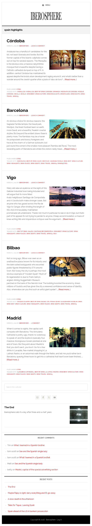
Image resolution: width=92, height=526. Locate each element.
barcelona (21, 161)
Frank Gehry (55, 301)
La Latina (48, 372)
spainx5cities (62, 163)
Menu (47, 5)
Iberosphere (46, 16)
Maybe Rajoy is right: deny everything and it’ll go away (31, 493)
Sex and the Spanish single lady (33, 451)
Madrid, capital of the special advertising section (36, 470)
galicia (30, 231)
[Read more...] (71, 79)
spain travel (45, 163)
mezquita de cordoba (69, 91)
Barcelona (17, 110)
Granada (56, 91)
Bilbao (13, 247)
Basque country (23, 301)
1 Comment (35, 323)
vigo (54, 233)
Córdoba (16, 40)
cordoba (49, 91)
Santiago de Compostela (43, 231)
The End (9, 407)
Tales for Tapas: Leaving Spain (21, 505)
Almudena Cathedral (25, 372)
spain (80, 301)
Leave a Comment (38, 46)
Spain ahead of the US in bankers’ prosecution (28, 511)
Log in (59, 520)
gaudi (39, 161)
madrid (56, 372)
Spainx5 (15, 96)
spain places (65, 94)
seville (23, 94)
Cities (19, 89)
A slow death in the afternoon (21, 499)
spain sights (75, 94)
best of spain (40, 91)
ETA (48, 301)
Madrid (14, 317)
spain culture (40, 94)
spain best (30, 94)
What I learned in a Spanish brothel (29, 445)
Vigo (11, 177)
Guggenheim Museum (69, 301)
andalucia (21, 91)
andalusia (30, 91)
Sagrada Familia (56, 161)
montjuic (45, 161)
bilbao (43, 301)
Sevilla (17, 94)
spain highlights (53, 94)
